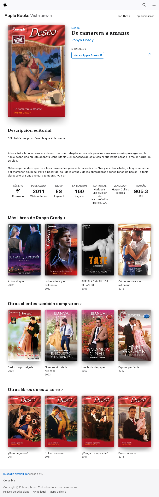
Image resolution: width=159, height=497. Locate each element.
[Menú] (154, 5)
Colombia (9, 480)
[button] (144, 5)
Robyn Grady (82, 40)
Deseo (75, 27)
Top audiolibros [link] (144, 16)
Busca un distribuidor (16, 474)
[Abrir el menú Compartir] (150, 55)
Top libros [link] (123, 16)
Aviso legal (39, 491)
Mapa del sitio (58, 491)
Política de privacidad (16, 491)
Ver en (86, 55)
